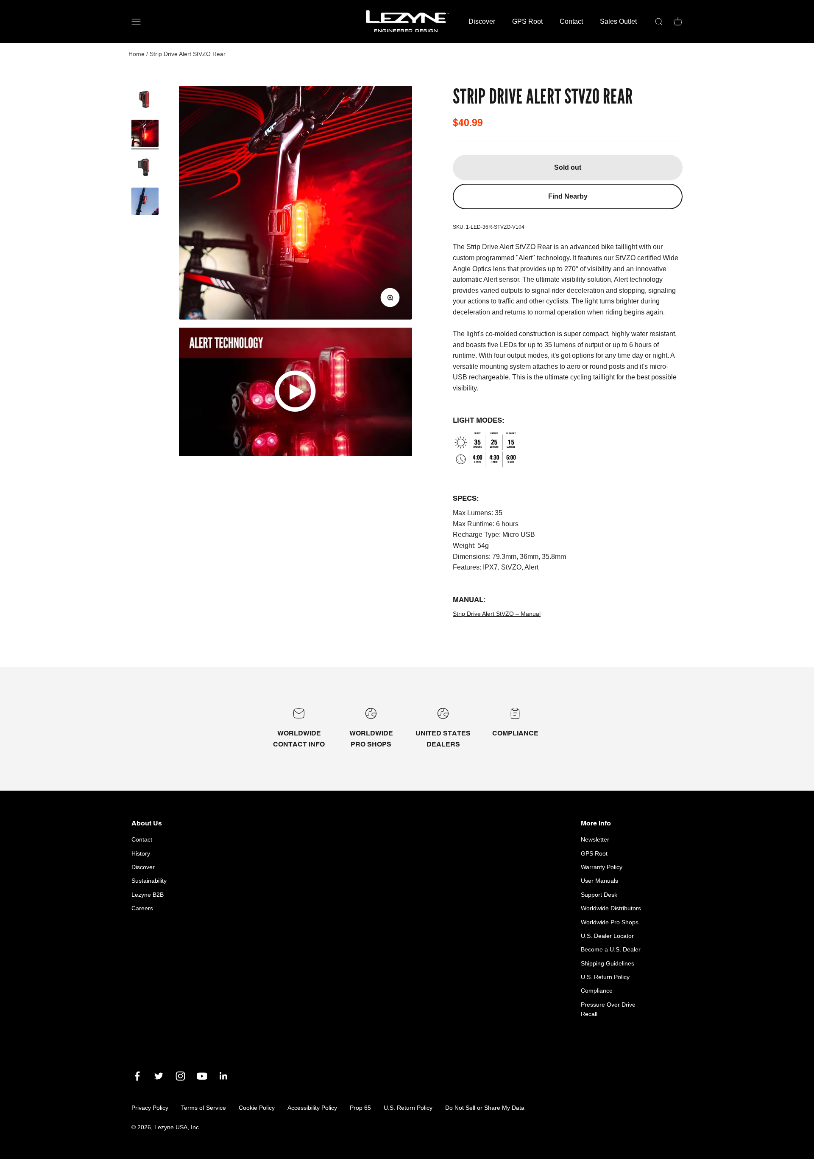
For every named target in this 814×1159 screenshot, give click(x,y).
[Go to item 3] (145, 168)
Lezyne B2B (147, 894)
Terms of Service (203, 1107)
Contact (571, 21)
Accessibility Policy (312, 1107)
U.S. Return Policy (605, 977)
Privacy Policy (149, 1107)
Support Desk (599, 894)
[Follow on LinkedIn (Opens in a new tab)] (223, 1076)
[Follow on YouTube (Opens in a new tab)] (202, 1076)
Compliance (597, 990)
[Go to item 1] (145, 100)
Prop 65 (360, 1107)
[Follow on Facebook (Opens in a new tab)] (137, 1076)
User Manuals (599, 880)
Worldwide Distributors (611, 908)
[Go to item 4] (145, 202)
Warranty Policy (601, 867)
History (140, 853)
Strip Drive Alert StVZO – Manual (497, 613)
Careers (142, 908)
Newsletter (595, 839)
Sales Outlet (618, 21)
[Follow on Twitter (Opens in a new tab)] (158, 1076)
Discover (481, 21)
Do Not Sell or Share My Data (484, 1107)
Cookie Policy (257, 1107)
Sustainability (149, 880)
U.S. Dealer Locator (607, 935)
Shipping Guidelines (607, 963)
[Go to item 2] (145, 134)
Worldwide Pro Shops (609, 922)
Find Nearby (568, 196)
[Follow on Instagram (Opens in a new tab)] (180, 1076)
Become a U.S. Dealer (611, 949)
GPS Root (527, 21)
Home (136, 54)
